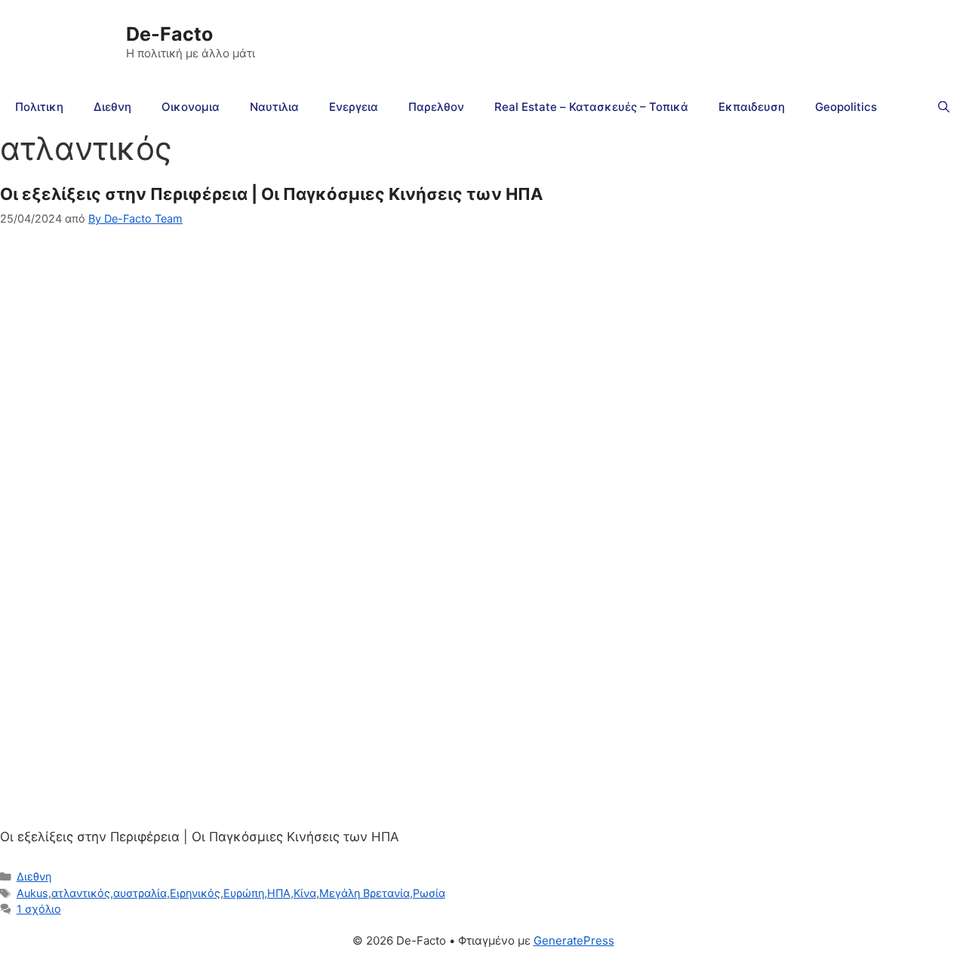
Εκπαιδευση (751, 107)
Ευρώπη (243, 893)
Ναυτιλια (274, 107)
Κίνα (305, 893)
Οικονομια (191, 107)
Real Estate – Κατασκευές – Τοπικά (591, 107)
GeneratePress (574, 940)
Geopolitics (846, 107)
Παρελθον (436, 107)
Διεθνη (112, 107)
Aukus (32, 893)
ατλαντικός (80, 893)
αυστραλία (140, 893)
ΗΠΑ (279, 893)
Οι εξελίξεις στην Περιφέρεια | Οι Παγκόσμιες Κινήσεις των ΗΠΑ (271, 194)
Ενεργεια (353, 107)
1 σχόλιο (39, 908)
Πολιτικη (39, 107)
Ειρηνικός (195, 893)
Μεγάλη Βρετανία (364, 893)
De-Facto (169, 34)
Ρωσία (429, 893)
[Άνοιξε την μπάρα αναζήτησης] (943, 107)
